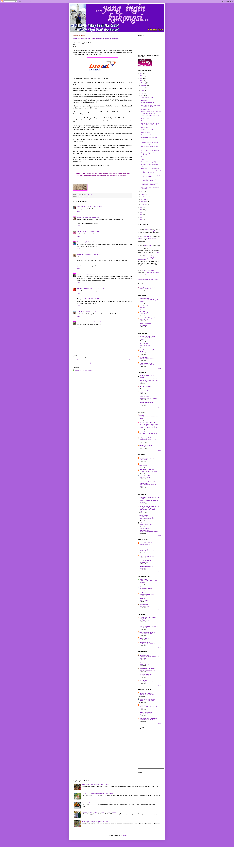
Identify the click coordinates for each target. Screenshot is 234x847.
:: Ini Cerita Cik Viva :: (146, 306)
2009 (141, 73)
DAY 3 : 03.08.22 (144, 319)
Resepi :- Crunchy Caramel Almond (148, 531)
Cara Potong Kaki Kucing (146, 524)
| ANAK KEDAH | (144, 298)
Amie (78, 242)
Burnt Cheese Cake (144, 345)
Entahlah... (142, 598)
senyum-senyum (144, 549)
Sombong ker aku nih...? (148, 129)
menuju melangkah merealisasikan (145, 529)
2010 (141, 76)
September (144, 196)
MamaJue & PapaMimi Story (148, 423)
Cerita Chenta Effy (145, 476)
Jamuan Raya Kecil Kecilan (146, 358)
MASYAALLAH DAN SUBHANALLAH (149, 471)
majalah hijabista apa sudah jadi (147, 238)
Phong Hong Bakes (145, 693)
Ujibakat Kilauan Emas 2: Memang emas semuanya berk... (151, 112)
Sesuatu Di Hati (143, 562)
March (143, 88)
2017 (141, 217)
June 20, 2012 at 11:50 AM (92, 231)
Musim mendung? (146, 134)
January (143, 83)
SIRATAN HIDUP (144, 638)
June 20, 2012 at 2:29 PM (97, 288)
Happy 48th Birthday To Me (146, 594)
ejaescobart (80, 254)
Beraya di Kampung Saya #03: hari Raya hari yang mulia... (99, 812)
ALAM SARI (143, 579)
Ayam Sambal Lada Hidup (146, 714)
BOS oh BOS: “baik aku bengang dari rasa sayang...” (150, 175)
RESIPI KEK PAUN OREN (146, 700)
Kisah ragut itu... (145, 140)
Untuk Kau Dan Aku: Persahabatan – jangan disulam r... (151, 105)
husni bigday (142, 404)
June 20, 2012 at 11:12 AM (94, 206)
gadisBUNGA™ (144, 515)
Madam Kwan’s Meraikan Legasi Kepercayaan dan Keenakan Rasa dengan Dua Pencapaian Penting (148, 380)
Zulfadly (79, 274)
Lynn (78, 311)
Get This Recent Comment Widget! (148, 279)
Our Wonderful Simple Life (147, 317)
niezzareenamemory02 (146, 566)
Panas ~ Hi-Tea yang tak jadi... (149, 162)
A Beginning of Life (145, 438)
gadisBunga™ (81, 206)
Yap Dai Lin (147, 236)
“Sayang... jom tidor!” (147, 157)
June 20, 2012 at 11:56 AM (88, 242)
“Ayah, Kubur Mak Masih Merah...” (151, 168)
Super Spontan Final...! (147, 97)
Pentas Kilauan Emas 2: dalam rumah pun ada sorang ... (149, 183)
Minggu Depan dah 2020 (145, 633)
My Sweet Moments (145, 674)
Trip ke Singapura (144, 313)
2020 (141, 220)
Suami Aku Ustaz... (146, 132)
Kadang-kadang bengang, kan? (150, 115)
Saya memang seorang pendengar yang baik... (95, 821)
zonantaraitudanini (145, 464)
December (144, 204)
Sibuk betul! (142, 352)
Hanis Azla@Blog (144, 390)
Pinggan (141, 511)
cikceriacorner (81, 322)
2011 (141, 78)
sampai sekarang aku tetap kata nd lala (149, 247)
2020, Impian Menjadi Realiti (146, 556)
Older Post (129, 360)
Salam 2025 (142, 307)
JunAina (80, 217)
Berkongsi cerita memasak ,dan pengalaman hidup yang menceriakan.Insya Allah (149, 508)
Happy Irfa (142, 555)
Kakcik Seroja (143, 604)
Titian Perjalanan (144, 655)
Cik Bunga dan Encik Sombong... (150, 150)
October (143, 199)
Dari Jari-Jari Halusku (146, 543)
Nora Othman (148, 245)
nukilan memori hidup (146, 402)
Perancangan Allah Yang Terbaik (148, 398)
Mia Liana (142, 587)
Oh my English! (145, 118)
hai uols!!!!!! (142, 568)
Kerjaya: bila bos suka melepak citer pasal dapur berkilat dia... (100, 803)
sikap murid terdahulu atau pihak (147, 231)
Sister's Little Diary (145, 642)
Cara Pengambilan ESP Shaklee (148, 644)
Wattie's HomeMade (145, 712)
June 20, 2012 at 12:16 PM (90, 274)
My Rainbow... (143, 357)
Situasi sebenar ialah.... (145, 288)
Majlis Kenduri (143, 459)
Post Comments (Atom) (87, 363)
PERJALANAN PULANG (146, 458)
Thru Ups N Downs (145, 386)
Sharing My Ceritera (145, 445)
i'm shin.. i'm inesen (145, 593)
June (142, 95)
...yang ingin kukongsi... (147, 287)
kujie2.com (142, 523)
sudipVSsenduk (144, 396)
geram (83, 196)
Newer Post (76, 360)
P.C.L (141, 624)
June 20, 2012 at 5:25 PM (93, 322)
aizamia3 (142, 415)
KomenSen (142, 432)
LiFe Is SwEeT (143, 344)
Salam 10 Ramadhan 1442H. (147, 670)
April (142, 90)
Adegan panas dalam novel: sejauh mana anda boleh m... (151, 171)
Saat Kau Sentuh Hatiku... (147, 632)
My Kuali (142, 662)
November (144, 201)
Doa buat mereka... (144, 664)
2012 (141, 81)
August (143, 194)
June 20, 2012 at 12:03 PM (93, 254)
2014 (141, 210)
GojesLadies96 (143, 465)
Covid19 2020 (143, 325)
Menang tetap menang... (148, 102)
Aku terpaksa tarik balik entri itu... (150, 137)
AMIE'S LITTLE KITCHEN (147, 336)
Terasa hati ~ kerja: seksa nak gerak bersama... (149, 165)
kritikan (87, 196)
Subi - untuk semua (144, 544)
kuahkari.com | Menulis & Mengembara (147, 482)
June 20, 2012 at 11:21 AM (91, 217)
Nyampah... (144, 100)
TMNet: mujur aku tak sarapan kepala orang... (96, 38)
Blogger (125, 835)
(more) (157, 252)
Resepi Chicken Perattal (145, 446)
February (144, 85)
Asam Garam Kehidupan (147, 668)
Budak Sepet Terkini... (145, 606)
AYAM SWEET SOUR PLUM (147, 720)
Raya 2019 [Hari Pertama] (146, 676)
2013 (141, 207)
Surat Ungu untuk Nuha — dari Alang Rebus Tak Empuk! (150, 124)
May (142, 93)
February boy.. (143, 392)
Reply (78, 211)
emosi (79, 196)
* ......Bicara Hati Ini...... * (146, 560)
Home (102, 360)
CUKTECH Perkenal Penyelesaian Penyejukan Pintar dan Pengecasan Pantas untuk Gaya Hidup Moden (148, 426)
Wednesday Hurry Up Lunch (146, 694)
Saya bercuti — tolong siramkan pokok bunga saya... (97, 784)
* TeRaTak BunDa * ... (145, 363)
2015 (141, 212)
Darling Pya (80, 231)
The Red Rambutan (83, 288)
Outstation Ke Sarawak (145, 588)
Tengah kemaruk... (146, 109)
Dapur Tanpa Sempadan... (147, 699)
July (142, 191)
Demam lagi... (145, 127)
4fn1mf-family (143, 312)
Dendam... (144, 120)
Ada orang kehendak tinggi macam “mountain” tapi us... (151, 179)
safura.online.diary (145, 323)
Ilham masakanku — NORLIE (148, 718)
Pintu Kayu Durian (144, 620)
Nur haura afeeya (149, 256)
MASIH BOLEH (143, 600)
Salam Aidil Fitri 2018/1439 (146, 364)
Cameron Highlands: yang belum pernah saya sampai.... (98, 793)
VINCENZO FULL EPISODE (147, 550)
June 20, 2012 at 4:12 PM (88, 311)
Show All (159, 328)
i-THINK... (143, 159)
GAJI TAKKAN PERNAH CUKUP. (148, 433)
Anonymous (147, 229)
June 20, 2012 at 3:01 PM (92, 299)
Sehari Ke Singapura (144, 477)
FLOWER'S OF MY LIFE (146, 470)
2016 (141, 215)
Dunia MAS (142, 705)
